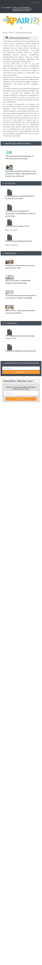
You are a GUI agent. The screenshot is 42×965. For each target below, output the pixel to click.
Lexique (4, 33)
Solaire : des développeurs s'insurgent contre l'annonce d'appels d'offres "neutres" (22, 9)
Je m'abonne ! (21, 399)
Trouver (22, 372)
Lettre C (11, 33)
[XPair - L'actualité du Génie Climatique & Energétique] (21, 20)
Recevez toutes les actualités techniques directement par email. (21, 388)
